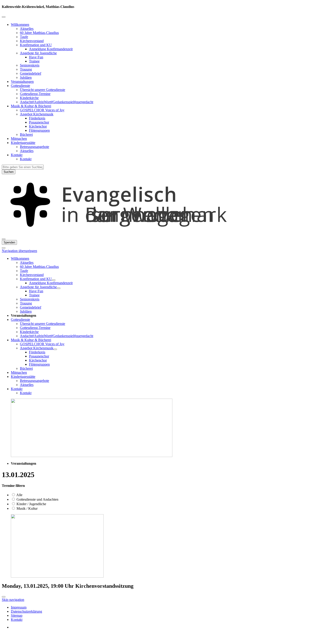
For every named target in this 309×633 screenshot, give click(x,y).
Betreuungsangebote (34, 147)
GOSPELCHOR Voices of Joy (42, 110)
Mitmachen (19, 138)
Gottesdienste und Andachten (37, 499)
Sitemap (16, 615)
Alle (19, 495)
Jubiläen (26, 77)
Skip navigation (13, 600)
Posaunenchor (39, 122)
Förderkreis (37, 118)
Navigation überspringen (19, 251)
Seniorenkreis (29, 65)
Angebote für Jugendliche (38, 53)
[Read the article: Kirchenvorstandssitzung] (57, 576)
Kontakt (16, 155)
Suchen (9, 172)
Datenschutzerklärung (26, 611)
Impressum (18, 607)
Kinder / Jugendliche (31, 504)
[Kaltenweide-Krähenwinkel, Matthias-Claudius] (154, 234)
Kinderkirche (29, 98)
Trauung (26, 69)
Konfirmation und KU (36, 45)
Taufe (24, 37)
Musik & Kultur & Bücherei (31, 106)
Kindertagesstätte (23, 143)
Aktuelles (26, 29)
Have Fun (36, 57)
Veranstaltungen (22, 81)
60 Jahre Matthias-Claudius (39, 33)
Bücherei (26, 134)
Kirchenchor (38, 126)
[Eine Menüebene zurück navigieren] (3, 17)
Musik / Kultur (27, 508)
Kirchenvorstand (32, 41)
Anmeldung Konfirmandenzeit (51, 49)
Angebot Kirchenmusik (36, 114)
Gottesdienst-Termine (35, 94)
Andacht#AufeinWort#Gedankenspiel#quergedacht (56, 102)
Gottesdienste (20, 86)
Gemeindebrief (30, 73)
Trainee (34, 61)
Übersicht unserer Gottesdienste (42, 90)
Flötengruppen (39, 130)
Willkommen (20, 24)
